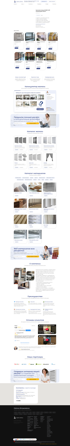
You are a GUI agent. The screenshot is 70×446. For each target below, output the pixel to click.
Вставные (35, 427)
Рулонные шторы (18, 145)
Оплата (48, 427)
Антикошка (36, 423)
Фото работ (49, 438)
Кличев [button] (42, 415)
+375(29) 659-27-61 (23, 401)
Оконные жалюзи (30, 421)
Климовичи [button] (38, 415)
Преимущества (49, 434)
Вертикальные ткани (20, 179)
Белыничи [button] (19, 415)
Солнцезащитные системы (30, 420)
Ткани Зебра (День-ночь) (34, 192)
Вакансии (48, 424)
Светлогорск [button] (30, 417)
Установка (49, 429)
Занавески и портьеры (42, 420)
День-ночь (31, 162)
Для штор (46, 179)
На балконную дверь (36, 429)
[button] (52, 1)
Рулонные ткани (18, 192)
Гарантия (48, 432)
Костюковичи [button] (46, 415)
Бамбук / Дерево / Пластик (50, 177)
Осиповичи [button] (20, 417)
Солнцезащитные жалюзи (30, 423)
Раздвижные (36, 426)
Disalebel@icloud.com (22, 400)
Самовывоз (48, 433)
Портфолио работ (18, 177)
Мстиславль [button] (16, 417)
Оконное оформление (42, 422)
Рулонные (31, 177)
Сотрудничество (50, 423)
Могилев (16, 415)
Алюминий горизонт (42, 177)
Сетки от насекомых (35, 422)
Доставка (48, 428)
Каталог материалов (26, 177)
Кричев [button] (50, 415)
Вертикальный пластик (28, 179)
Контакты (49, 439)
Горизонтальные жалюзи (49, 145)
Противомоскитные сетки (37, 431)
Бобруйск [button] (23, 415)
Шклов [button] (41, 417)
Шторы (45, 162)
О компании (49, 419)
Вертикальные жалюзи (34, 145)
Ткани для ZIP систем (33, 240)
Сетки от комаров (35, 420)
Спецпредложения (50, 422)
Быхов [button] (27, 415)
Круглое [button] (54, 415)
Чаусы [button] (34, 417)
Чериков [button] (37, 417)
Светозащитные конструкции (30, 433)
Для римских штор (18, 240)
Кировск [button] (34, 415)
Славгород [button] (25, 417)
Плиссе (16, 162)
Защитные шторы (29, 430)
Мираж (43, 179)
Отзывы (48, 437)
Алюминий (35, 179)
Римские (51, 179)
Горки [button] (30, 415)
